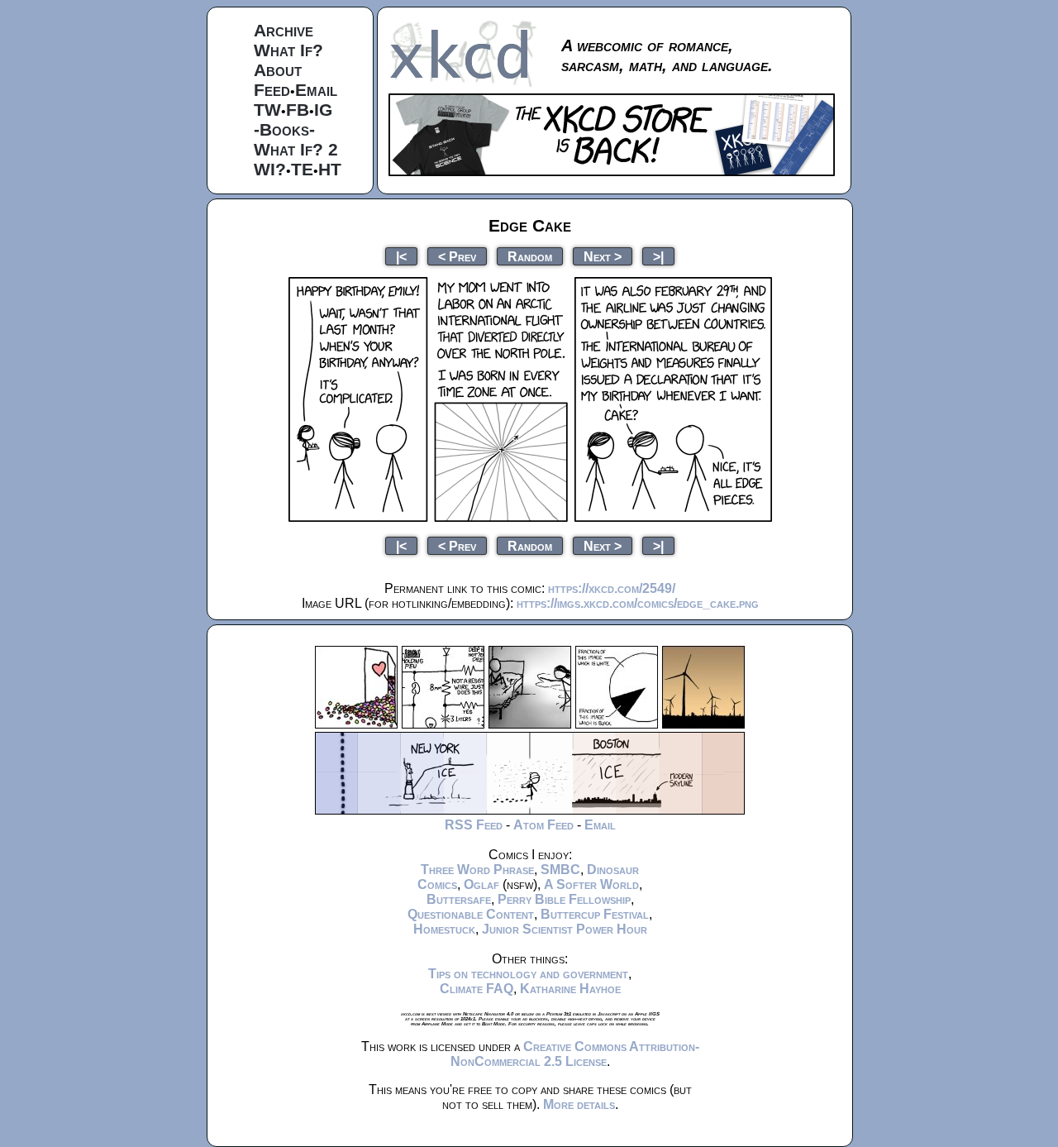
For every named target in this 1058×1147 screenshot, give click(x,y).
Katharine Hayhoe (570, 989)
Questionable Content (470, 914)
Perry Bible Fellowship (564, 899)
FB (297, 109)
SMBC (560, 870)
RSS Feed (474, 825)
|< (401, 256)
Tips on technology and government (528, 974)
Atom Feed (543, 825)
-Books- (284, 129)
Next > (603, 256)
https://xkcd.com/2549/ (611, 588)
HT (329, 169)
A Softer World (591, 884)
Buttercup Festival (595, 914)
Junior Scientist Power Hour (564, 929)
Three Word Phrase (477, 870)
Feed (272, 89)
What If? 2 (296, 149)
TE (302, 169)
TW (267, 109)
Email (316, 89)
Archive (283, 30)
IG (323, 109)
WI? (270, 169)
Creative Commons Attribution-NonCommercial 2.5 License (574, 1053)
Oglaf (481, 884)
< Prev (457, 256)
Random (530, 256)
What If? (288, 50)
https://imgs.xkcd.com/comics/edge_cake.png (638, 603)
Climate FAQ (476, 989)
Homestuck (444, 929)
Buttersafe (459, 899)
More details (579, 1104)
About (278, 69)
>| (658, 256)
